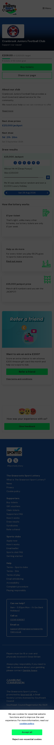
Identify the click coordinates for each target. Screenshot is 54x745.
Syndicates (12, 525)
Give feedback (27, 426)
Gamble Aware (30, 670)
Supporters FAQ (15, 514)
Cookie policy (13, 491)
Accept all (27, 732)
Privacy (10, 487)
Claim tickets (13, 510)
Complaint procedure (17, 586)
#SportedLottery (15, 466)
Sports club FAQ (15, 552)
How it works (13, 517)
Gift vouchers (13, 506)
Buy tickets (27, 67)
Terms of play (13, 574)
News (9, 483)
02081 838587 (17, 619)
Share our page (27, 75)
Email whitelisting (15, 578)
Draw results (13, 521)
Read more (7, 110)
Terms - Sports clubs (17, 567)
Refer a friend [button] (27, 371)
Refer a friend (13, 529)
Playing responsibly (16, 590)
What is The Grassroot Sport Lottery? (26, 479)
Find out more (14, 261)
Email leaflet (13, 548)
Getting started (15, 556)
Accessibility (13, 582)
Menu (48, 8)
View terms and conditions (19, 379)
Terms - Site (13, 571)
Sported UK (26, 694)
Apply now (12, 540)
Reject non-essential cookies (27, 739)
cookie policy (27, 723)
